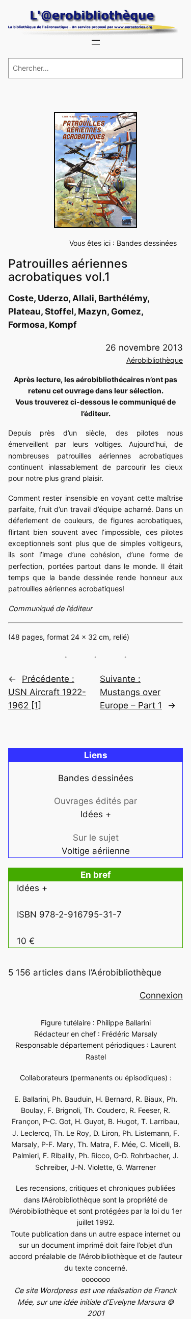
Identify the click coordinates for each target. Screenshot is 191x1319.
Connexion (161, 995)
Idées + (95, 814)
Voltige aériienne (96, 851)
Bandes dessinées (147, 243)
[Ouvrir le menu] (96, 42)
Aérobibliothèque (154, 360)
